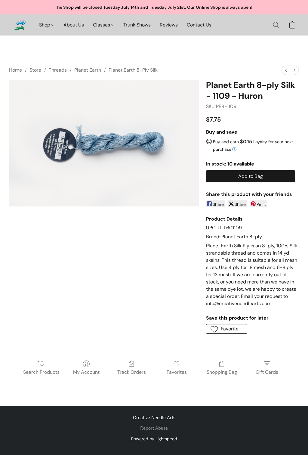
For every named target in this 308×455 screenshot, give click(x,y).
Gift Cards (267, 372)
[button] (19, 24)
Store (35, 70)
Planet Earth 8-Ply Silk (133, 70)
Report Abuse (154, 428)
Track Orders (131, 372)
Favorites (177, 372)
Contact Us (199, 25)
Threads (58, 70)
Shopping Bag (222, 372)
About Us (73, 25)
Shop (45, 25)
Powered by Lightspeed (154, 438)
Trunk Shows (137, 25)
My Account (86, 372)
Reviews (169, 25)
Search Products (41, 372)
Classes (102, 25)
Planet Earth (87, 70)
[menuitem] (286, 70)
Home (15, 70)
